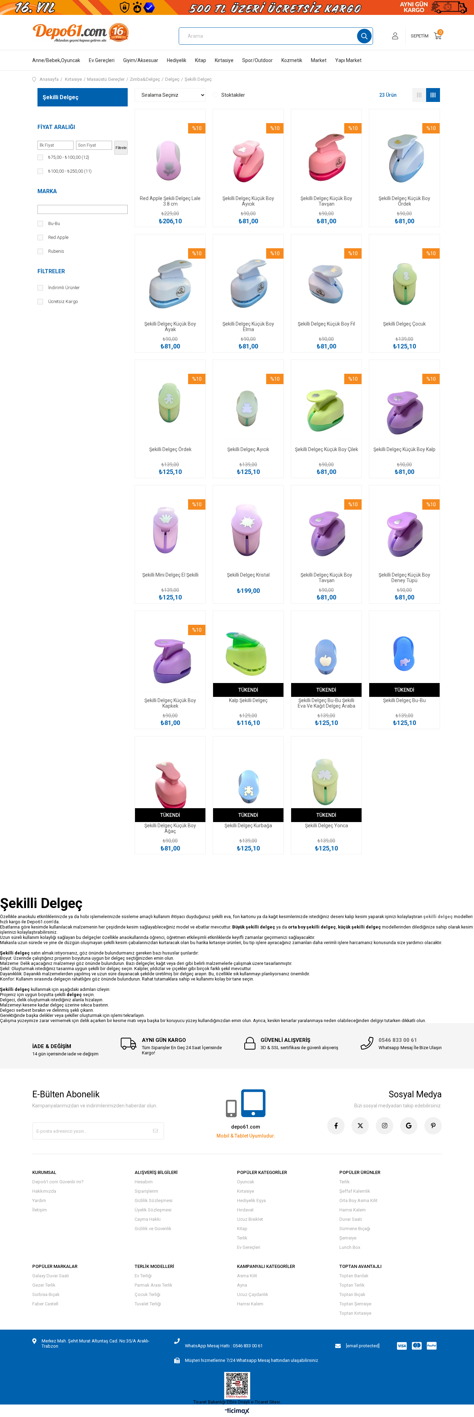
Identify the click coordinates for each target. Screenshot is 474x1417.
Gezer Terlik (44, 1285)
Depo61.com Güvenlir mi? (58, 1181)
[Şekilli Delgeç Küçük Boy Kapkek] (170, 656)
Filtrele (121, 148)
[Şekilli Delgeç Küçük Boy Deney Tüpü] (404, 531)
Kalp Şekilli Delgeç (248, 700)
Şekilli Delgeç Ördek (170, 449)
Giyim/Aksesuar (140, 60)
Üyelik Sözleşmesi (153, 1209)
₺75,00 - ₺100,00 (68, 157)
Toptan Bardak (354, 1275)
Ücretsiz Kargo (63, 301)
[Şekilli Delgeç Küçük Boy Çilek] (326, 405)
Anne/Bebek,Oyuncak (56, 60)
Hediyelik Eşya (251, 1200)
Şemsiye (347, 1238)
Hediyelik (176, 60)
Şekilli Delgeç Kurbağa (248, 825)
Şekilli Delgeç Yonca (326, 825)
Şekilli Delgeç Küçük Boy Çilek (326, 449)
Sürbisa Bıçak (46, 1294)
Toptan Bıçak (352, 1294)
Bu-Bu (54, 223)
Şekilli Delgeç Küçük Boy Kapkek (170, 703)
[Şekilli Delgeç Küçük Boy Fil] (326, 280)
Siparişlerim (146, 1191)
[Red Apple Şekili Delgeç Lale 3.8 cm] (170, 154)
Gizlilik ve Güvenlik (153, 1228)
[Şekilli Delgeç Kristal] (248, 531)
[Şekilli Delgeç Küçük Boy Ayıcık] (248, 154)
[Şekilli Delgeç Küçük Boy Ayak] (170, 280)
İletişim (39, 1209)
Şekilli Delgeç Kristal (248, 575)
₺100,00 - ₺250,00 (70, 171)
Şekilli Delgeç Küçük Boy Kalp (404, 449)
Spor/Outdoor (257, 60)
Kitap (200, 60)
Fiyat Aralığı (56, 127)
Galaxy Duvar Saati (50, 1275)
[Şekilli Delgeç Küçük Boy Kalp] (404, 405)
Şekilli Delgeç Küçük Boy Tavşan (326, 201)
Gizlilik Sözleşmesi (153, 1200)
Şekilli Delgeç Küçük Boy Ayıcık (248, 201)
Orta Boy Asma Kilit (358, 1200)
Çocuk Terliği (147, 1294)
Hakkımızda (44, 1191)
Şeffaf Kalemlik (354, 1191)
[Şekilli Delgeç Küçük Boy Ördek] (404, 154)
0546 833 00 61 (398, 1040)
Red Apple (58, 237)
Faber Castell (45, 1303)
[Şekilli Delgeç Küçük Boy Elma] (248, 280)
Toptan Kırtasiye (355, 1313)
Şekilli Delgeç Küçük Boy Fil (326, 324)
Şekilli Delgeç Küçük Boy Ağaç (170, 828)
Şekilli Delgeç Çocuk (404, 324)
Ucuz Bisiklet (250, 1219)
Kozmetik (291, 60)
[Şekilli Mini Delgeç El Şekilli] (170, 531)
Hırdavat (245, 1209)
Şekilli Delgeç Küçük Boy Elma (248, 326)
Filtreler (51, 271)
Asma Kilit (247, 1275)
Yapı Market (348, 60)
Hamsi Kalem (352, 1209)
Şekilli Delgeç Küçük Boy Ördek (404, 201)
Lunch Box (349, 1247)
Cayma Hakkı (148, 1219)
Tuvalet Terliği (148, 1303)
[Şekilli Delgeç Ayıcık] (248, 405)
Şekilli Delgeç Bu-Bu (404, 700)
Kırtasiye (224, 60)
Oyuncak (245, 1181)
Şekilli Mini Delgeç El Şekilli (170, 575)
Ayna (242, 1285)
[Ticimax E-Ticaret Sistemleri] (237, 1411)
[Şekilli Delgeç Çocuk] (404, 280)
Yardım (39, 1200)
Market (319, 60)
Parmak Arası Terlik (153, 1285)
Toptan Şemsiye (355, 1303)
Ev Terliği (143, 1275)
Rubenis (56, 251)
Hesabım (144, 1181)
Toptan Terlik (352, 1285)
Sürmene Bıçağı (354, 1228)
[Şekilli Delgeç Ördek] (170, 405)
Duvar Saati (350, 1219)
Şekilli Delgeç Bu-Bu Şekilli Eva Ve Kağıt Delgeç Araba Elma (326, 703)
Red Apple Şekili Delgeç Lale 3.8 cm (170, 201)
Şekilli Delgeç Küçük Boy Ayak (170, 326)
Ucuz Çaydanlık (252, 1294)
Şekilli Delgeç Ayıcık (248, 449)
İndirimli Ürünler (64, 287)
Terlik (242, 1238)
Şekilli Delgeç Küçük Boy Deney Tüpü (404, 577)
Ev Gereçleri (102, 60)
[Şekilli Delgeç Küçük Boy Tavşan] (326, 154)
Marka (47, 191)
